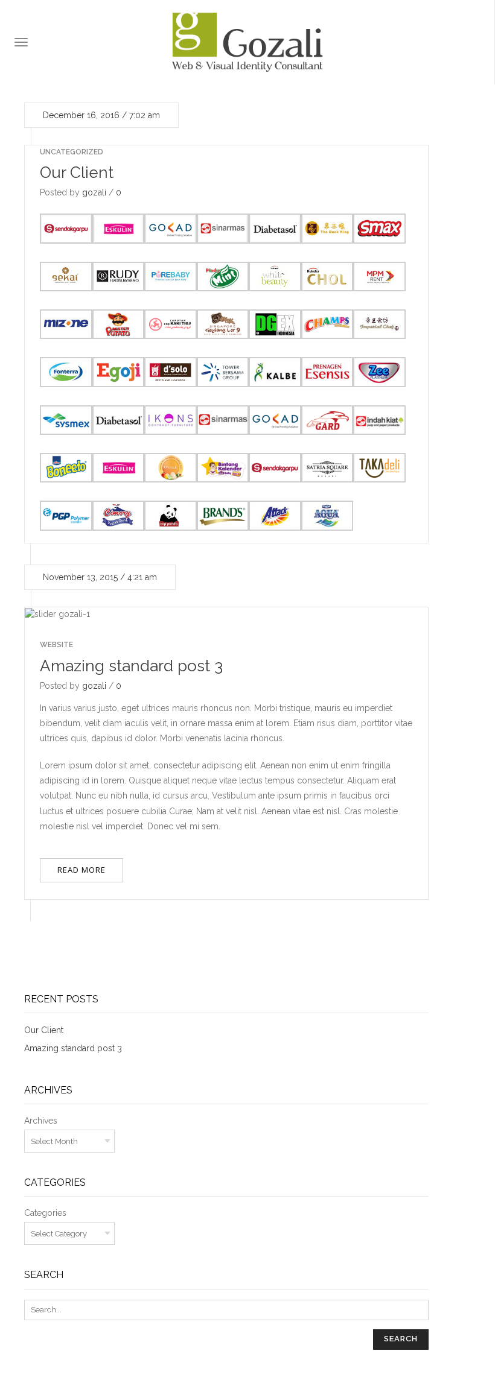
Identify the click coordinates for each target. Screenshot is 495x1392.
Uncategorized (71, 152)
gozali (94, 192)
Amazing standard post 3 (131, 666)
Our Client (76, 172)
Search (401, 1338)
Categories (45, 1213)
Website (56, 645)
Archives (40, 1120)
